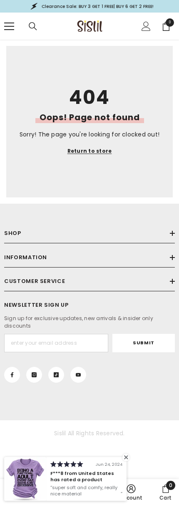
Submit (143, 342)
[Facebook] (12, 375)
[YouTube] (78, 375)
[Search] (33, 26)
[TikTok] (56, 375)
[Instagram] (34, 375)
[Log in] (146, 26)
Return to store (89, 150)
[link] (131, 492)
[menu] (9, 26)
